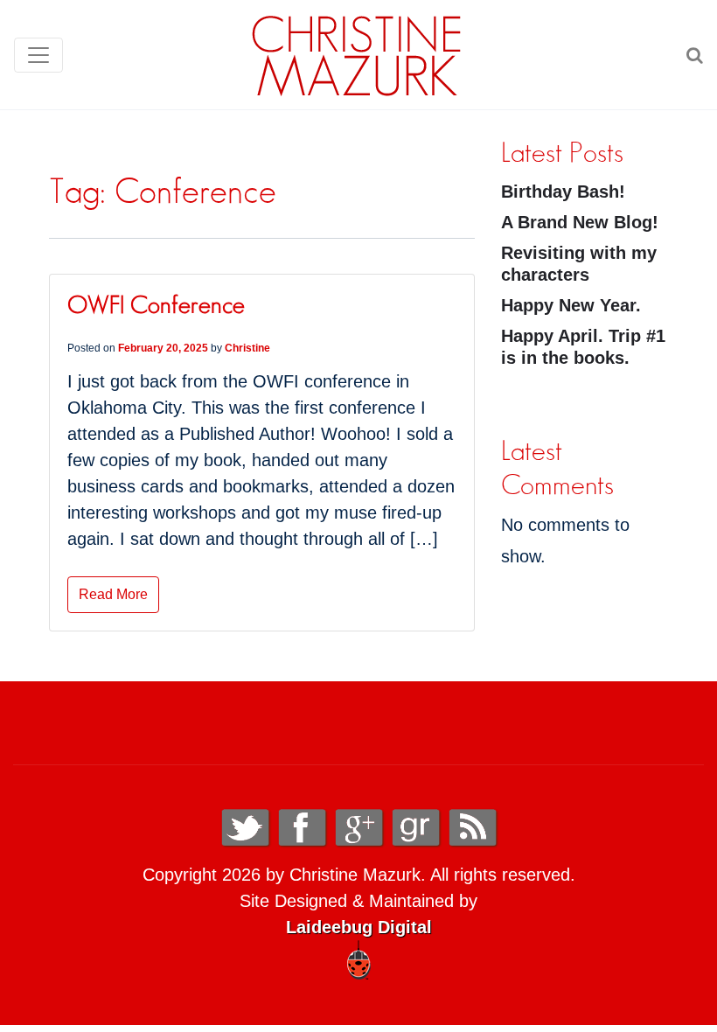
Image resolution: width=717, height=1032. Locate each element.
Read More (113, 594)
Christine (247, 348)
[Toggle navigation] (38, 55)
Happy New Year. (571, 305)
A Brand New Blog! (579, 222)
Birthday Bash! (563, 191)
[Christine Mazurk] (356, 54)
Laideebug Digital (359, 927)
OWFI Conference (156, 306)
